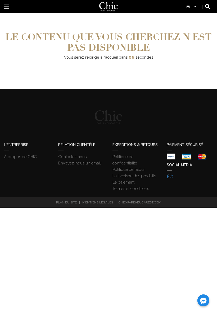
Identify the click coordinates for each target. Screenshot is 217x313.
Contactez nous (72, 156)
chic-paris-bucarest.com (140, 202)
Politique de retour (128, 169)
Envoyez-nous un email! (80, 163)
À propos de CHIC (20, 156)
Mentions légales (97, 202)
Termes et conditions (130, 188)
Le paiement (123, 182)
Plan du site (66, 202)
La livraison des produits (134, 175)
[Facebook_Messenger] (203, 300)
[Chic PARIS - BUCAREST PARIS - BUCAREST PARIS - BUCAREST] (108, 6)
